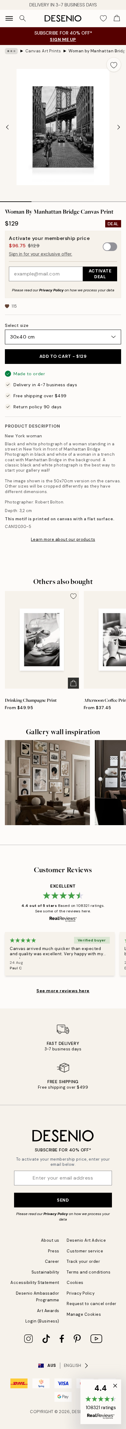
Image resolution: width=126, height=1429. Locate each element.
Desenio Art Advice (86, 1240)
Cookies (75, 1282)
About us (50, 1240)
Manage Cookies (84, 1314)
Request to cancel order (92, 1303)
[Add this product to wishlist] (113, 64)
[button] (100, 1401)
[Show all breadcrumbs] (11, 51)
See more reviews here (63, 990)
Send (63, 1200)
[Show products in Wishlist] (103, 18)
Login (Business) (42, 1321)
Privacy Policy (51, 290)
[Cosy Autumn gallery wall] (47, 782)
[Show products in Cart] (117, 18)
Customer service (85, 1251)
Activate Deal (100, 273)
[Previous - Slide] (7, 127)
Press (53, 1251)
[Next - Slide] (119, 127)
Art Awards (48, 1310)
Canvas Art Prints (43, 51)
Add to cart (63, 356)
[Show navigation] (9, 18)
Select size (16, 325)
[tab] (15, 199)
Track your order (83, 1261)
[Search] (22, 18)
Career (52, 1261)
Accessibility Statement (34, 1282)
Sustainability (45, 1272)
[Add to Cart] (73, 683)
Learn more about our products (63, 539)
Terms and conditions (88, 1272)
